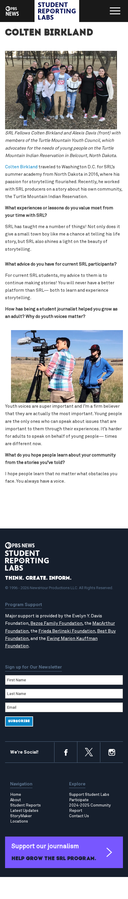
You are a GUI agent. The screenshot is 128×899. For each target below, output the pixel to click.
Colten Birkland (21, 167)
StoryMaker (21, 816)
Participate (79, 800)
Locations (19, 821)
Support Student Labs (89, 795)
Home (15, 795)
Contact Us (79, 816)
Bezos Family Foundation (56, 623)
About (15, 800)
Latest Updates (24, 811)
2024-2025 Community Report (90, 808)
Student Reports (25, 805)
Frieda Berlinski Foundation (66, 631)
